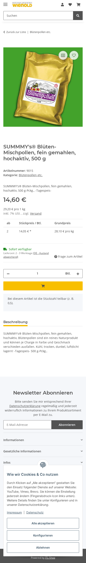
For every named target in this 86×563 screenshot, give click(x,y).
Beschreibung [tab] (15, 322)
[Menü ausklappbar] (5, 2)
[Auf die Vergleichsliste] (63, 55)
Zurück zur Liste (16, 32)
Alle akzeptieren (43, 523)
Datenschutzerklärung (24, 406)
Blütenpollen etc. (31, 175)
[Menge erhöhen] (77, 273)
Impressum (14, 512)
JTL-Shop (50, 557)
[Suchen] (78, 15)
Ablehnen (43, 547)
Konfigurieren (43, 535)
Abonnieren (67, 425)
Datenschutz (35, 512)
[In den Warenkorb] (6, 45)
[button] (62, 4)
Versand (36, 213)
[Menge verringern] (8, 273)
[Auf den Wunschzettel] (73, 55)
